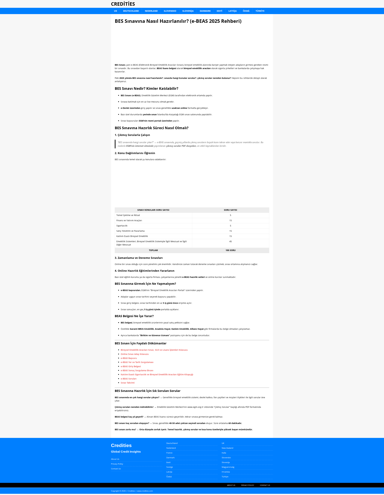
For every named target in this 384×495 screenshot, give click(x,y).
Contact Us (116, 468)
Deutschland (131, 10)
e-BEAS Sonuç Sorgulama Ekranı (137, 370)
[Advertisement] (192, 44)
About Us (115, 459)
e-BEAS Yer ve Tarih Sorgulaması (137, 362)
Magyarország (228, 467)
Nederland (151, 10)
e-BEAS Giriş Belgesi (131, 366)
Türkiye (260, 10)
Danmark (205, 10)
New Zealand (227, 448)
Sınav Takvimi (128, 382)
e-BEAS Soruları (128, 378)
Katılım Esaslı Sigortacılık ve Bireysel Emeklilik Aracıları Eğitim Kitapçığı (157, 374)
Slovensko (170, 10)
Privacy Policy (117, 463)
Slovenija (188, 10)
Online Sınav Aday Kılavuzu (135, 354)
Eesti (219, 10)
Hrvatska (226, 471)
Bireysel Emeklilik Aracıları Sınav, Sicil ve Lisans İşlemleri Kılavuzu (154, 349)
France (169, 452)
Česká (246, 10)
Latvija (232, 10)
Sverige (169, 467)
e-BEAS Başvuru (129, 358)
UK (115, 10)
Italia (224, 452)
